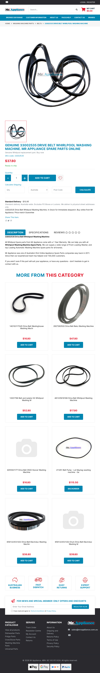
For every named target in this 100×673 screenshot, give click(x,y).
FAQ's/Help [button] (66, 17)
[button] (60, 178)
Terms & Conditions (37, 611)
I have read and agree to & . (34, 611)
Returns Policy (53, 637)
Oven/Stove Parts (12, 640)
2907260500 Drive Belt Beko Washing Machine (73, 326)
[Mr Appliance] (15, 9)
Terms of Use (52, 640)
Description (15, 232)
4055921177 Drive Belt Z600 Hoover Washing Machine (26, 471)
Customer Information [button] (36, 17)
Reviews (59, 232)
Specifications (38, 232)
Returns (29, 640)
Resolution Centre (33, 631)
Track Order (31, 627)
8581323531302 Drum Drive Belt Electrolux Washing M (73, 543)
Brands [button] (91, 17)
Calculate (85, 190)
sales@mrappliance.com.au (84, 629)
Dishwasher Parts (12, 633)
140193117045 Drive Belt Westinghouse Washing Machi (27, 327)
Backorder (73, 489)
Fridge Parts (10, 636)
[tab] (15, 232)
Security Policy (53, 646)
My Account (31, 634)
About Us (54, 17)
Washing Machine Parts (12, 644)
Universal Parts (11, 649)
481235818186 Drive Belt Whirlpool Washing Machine (73, 399)
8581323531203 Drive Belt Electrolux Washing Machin (26, 543)
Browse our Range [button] (14, 17)
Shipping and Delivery (52, 632)
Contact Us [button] (79, 17)
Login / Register (87, 2)
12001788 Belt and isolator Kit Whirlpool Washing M (26, 399)
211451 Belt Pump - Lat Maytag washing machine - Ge (73, 471)
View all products (12, 630)
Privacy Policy (51, 611)
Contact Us (30, 637)
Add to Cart (42, 178)
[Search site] (76, 10)
